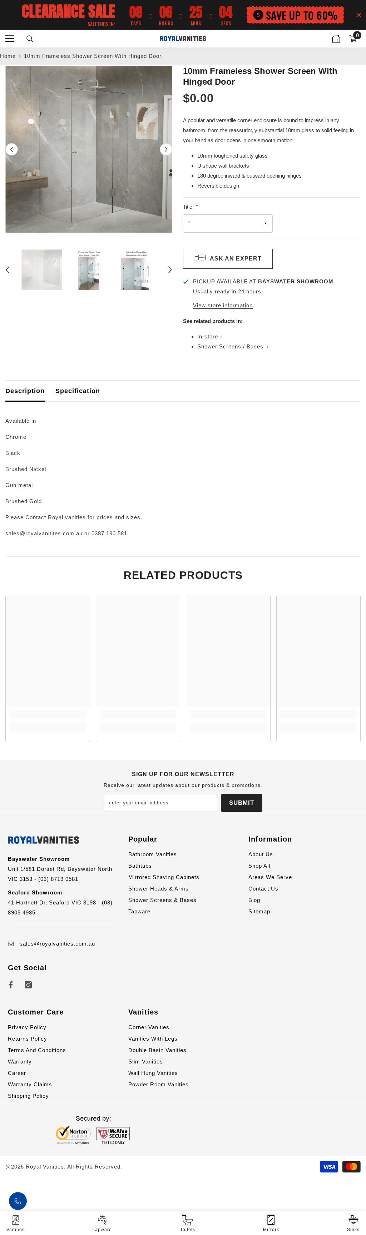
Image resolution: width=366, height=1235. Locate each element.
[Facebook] (10, 984)
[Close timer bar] (359, 15)
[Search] (30, 39)
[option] (88, 149)
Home (8, 56)
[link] (47, 714)
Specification (77, 391)
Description (25, 391)
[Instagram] (28, 984)
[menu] (9, 38)
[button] (11, 149)
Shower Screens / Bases (231, 346)
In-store (208, 336)
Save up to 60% (302, 15)
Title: (190, 207)
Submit (241, 802)
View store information (223, 305)
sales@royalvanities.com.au (57, 944)
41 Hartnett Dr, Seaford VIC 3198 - (55, 902)
